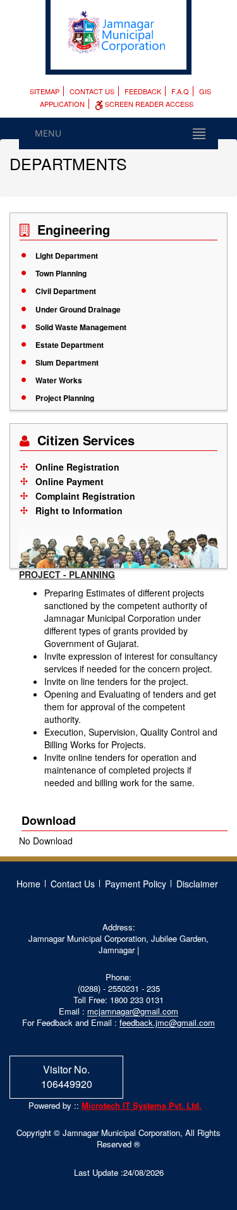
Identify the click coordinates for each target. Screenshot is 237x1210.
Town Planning (61, 273)
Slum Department (67, 362)
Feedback (143, 91)
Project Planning (64, 398)
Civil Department (65, 291)
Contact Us (92, 91)
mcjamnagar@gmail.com (132, 1011)
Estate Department (69, 344)
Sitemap (44, 91)
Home (28, 883)
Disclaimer (197, 883)
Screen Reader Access (148, 104)
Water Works (58, 380)
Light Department (66, 255)
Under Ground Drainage (78, 309)
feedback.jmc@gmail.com (167, 1022)
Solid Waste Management (80, 327)
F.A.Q (180, 91)
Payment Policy (135, 883)
